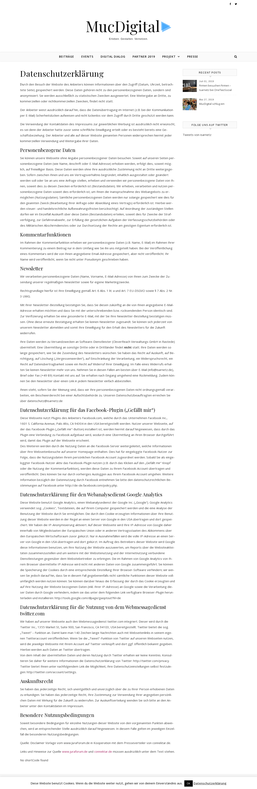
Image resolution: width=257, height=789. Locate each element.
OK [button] (188, 783)
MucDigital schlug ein (211, 104)
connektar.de (103, 751)
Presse (192, 56)
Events (87, 56)
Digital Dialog (113, 56)
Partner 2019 (144, 56)
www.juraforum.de (75, 751)
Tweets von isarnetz (197, 135)
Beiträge (66, 56)
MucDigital (123, 26)
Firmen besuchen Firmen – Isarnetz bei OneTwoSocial (215, 88)
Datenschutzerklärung (210, 783)
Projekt (169, 56)
